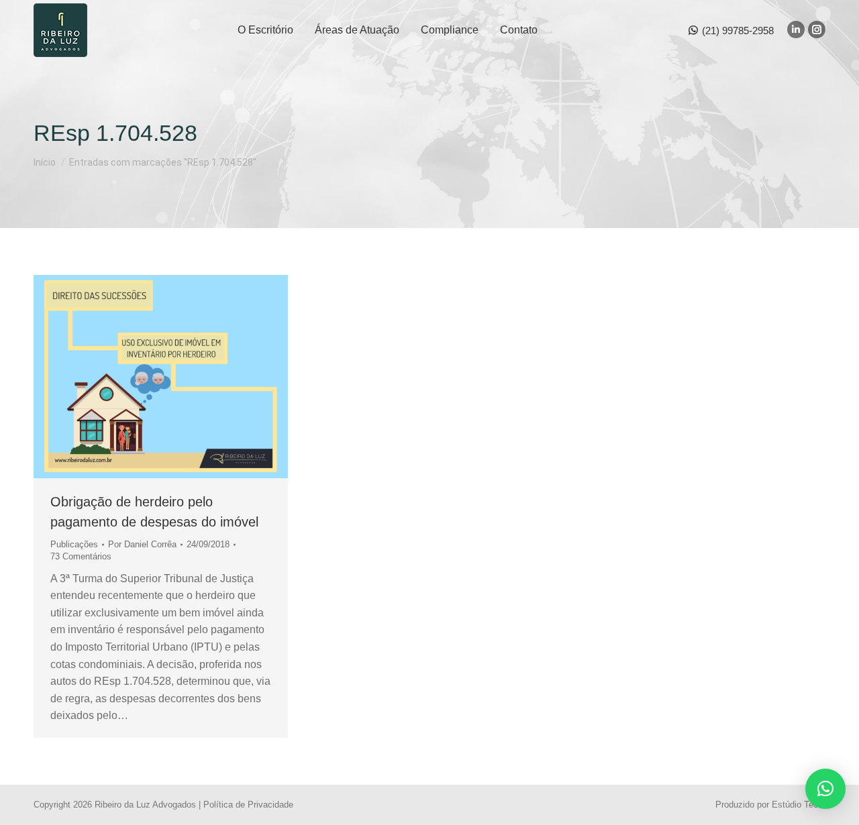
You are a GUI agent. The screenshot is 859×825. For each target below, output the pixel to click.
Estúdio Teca (797, 805)
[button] (825, 789)
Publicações (74, 544)
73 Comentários (80, 556)
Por (142, 544)
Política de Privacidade (248, 805)
